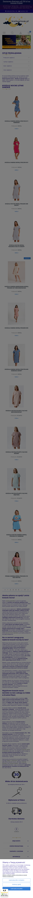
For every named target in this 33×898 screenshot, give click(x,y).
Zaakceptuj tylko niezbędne (16, 880)
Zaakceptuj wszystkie (16, 888)
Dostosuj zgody (16, 884)
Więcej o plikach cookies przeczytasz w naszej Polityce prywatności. (15, 875)
